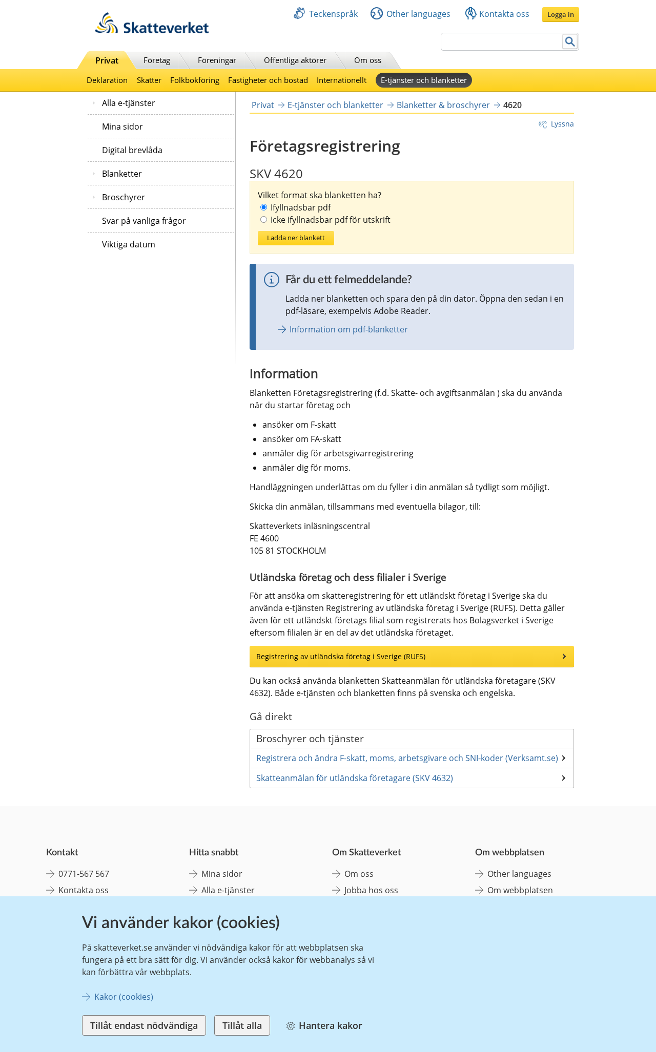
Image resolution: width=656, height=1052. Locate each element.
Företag (157, 60)
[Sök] (570, 41)
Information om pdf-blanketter (349, 329)
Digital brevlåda (132, 150)
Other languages (418, 13)
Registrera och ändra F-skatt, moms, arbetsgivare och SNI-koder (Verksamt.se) (407, 758)
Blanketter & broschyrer (443, 105)
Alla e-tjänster (128, 103)
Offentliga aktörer (295, 60)
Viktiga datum (128, 244)
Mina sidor (122, 126)
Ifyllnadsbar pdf (301, 207)
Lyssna (562, 124)
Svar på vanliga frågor (144, 220)
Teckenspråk (333, 13)
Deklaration (107, 80)
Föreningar (217, 60)
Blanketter (122, 173)
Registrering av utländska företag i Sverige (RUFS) (340, 656)
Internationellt (341, 80)
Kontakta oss (504, 13)
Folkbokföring (194, 80)
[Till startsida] (152, 30)
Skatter (149, 80)
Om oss (367, 60)
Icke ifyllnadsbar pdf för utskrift (331, 219)
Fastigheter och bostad (268, 80)
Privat (106, 60)
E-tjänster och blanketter (424, 80)
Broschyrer (123, 197)
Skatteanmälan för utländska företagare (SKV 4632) (354, 778)
